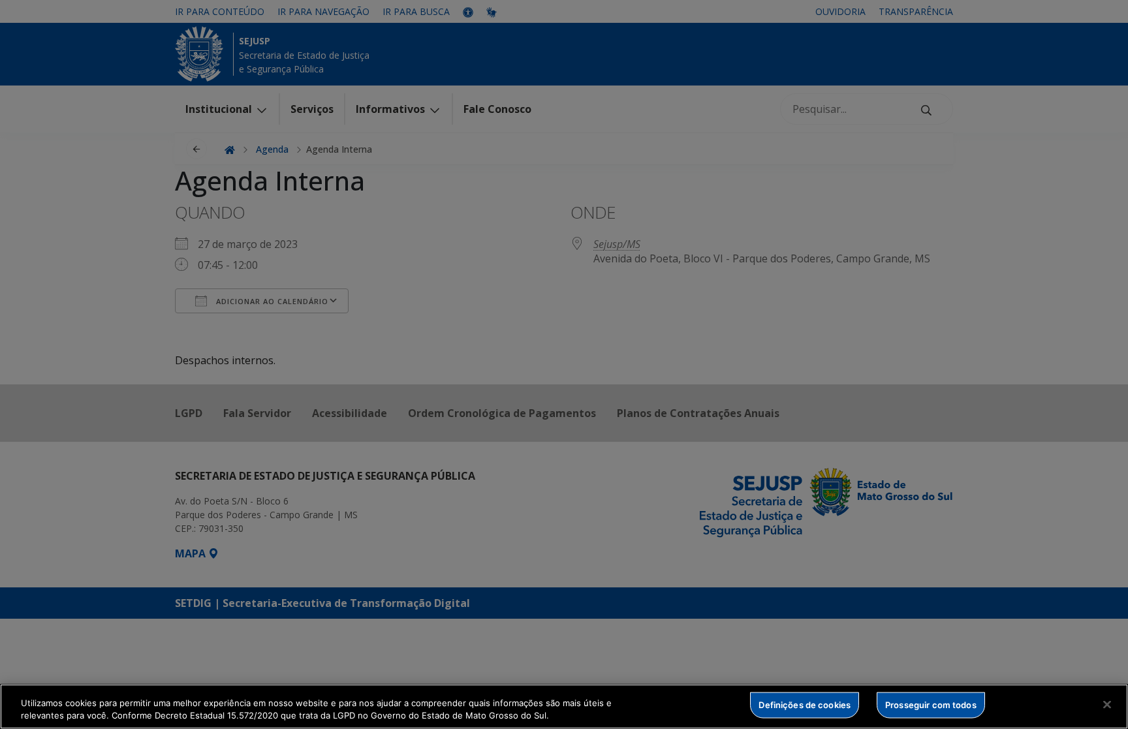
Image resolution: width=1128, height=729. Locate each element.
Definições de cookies (805, 705)
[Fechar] (1107, 704)
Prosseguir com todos (931, 705)
